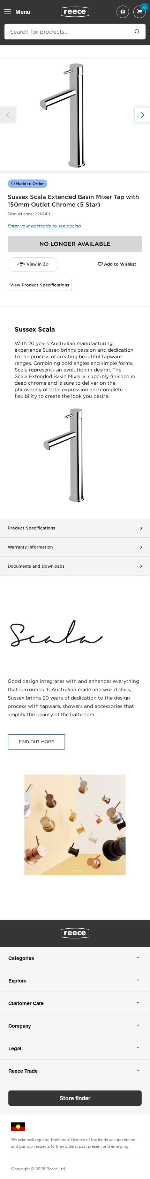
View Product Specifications (39, 284)
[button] (142, 115)
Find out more (36, 741)
